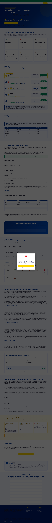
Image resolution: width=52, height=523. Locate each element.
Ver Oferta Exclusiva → (26, 265)
